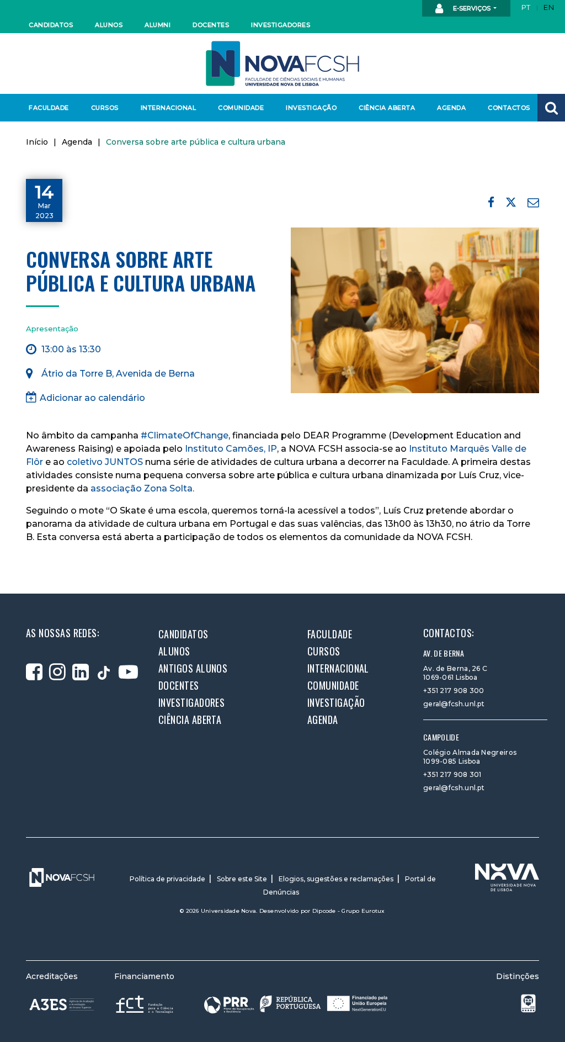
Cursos (105, 108)
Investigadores (280, 25)
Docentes (211, 25)
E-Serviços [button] (471, 8)
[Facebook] (491, 202)
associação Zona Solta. (142, 488)
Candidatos (51, 25)
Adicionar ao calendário (92, 398)
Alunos (108, 25)
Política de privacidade (167, 879)
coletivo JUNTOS (105, 462)
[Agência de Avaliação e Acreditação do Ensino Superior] (62, 1004)
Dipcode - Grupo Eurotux (348, 910)
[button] (551, 107)
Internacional (168, 108)
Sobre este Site (242, 879)
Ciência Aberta (386, 108)
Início (37, 142)
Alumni (157, 25)
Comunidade (241, 108)
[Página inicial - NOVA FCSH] (282, 62)
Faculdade (49, 108)
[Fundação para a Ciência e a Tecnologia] (145, 1003)
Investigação (311, 108)
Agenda (451, 108)
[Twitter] (510, 204)
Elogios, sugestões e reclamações (336, 879)
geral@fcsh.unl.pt (453, 704)
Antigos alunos (192, 668)
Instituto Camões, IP (231, 448)
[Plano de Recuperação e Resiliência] (296, 1003)
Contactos (509, 108)
